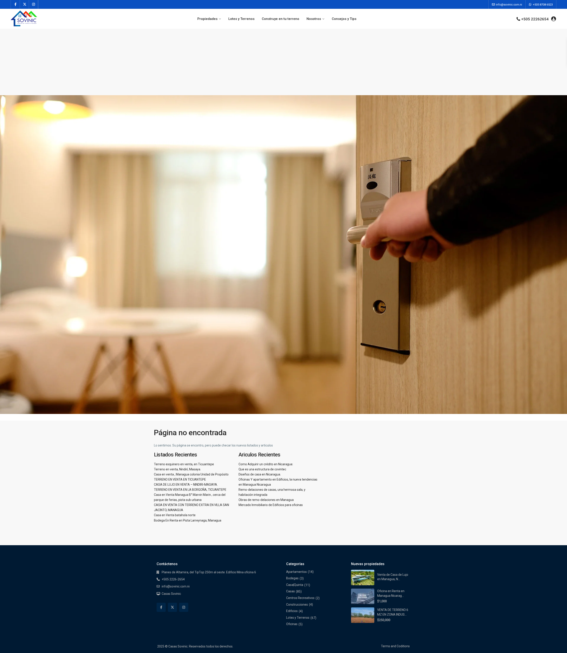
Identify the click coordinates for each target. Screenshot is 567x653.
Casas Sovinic (171, 593)
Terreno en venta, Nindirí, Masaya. (177, 469)
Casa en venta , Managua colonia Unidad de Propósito (191, 474)
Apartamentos (296, 572)
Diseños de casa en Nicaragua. (260, 474)
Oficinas (291, 624)
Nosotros (314, 19)
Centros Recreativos (300, 598)
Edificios (292, 611)
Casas (290, 591)
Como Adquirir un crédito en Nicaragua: (266, 464)
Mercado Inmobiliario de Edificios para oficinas (271, 505)
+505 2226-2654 (173, 579)
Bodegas (292, 578)
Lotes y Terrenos (241, 19)
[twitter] (24, 4)
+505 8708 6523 (543, 4)
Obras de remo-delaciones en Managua (266, 500)
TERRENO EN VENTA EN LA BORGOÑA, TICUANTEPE (190, 489)
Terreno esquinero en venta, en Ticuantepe (184, 464)
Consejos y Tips (344, 19)
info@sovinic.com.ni (509, 4)
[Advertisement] (283, 62)
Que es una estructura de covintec (262, 469)
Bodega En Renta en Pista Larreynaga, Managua (187, 520)
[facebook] (15, 4)
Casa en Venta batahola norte (175, 515)
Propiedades (207, 19)
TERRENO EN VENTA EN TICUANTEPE (180, 479)
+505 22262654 (535, 19)
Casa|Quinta (294, 585)
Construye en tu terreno (280, 19)
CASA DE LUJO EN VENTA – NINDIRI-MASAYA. (186, 484)
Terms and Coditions (395, 646)
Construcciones (297, 604)
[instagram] (33, 4)
